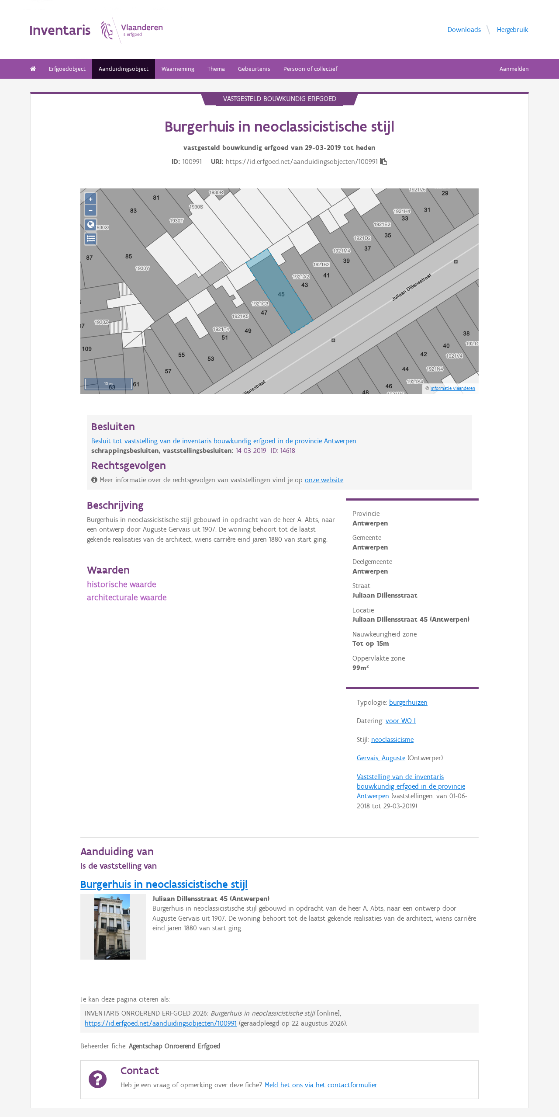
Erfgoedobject (67, 69)
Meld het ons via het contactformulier (321, 1085)
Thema (216, 69)
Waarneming (178, 69)
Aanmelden (514, 69)
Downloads (464, 29)
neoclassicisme (392, 739)
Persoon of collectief (310, 69)
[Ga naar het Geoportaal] (90, 224)
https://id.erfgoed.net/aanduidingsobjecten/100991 (161, 1023)
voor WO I (401, 721)
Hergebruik (512, 29)
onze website (324, 480)
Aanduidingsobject (123, 69)
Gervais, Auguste (381, 758)
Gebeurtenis (254, 69)
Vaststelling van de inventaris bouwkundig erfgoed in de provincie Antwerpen (411, 786)
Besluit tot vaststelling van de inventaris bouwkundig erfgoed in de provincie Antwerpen (223, 441)
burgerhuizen (408, 702)
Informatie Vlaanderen (453, 388)
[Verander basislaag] (90, 238)
